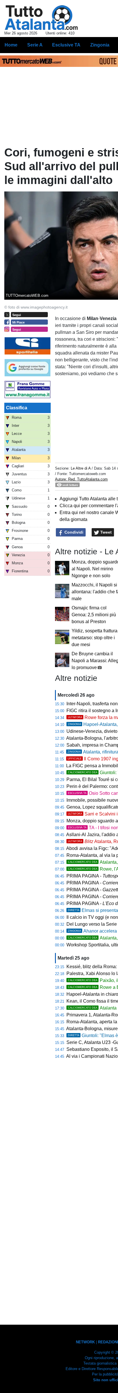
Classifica (16, 407)
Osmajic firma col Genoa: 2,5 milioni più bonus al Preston (94, 614)
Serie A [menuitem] (35, 44)
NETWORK (85, 1342)
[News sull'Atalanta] (41, 17)
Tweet (105, 532)
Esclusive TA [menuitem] (66, 44)
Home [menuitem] (11, 44)
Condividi (73, 532)
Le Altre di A (81, 468)
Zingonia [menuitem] (99, 44)
